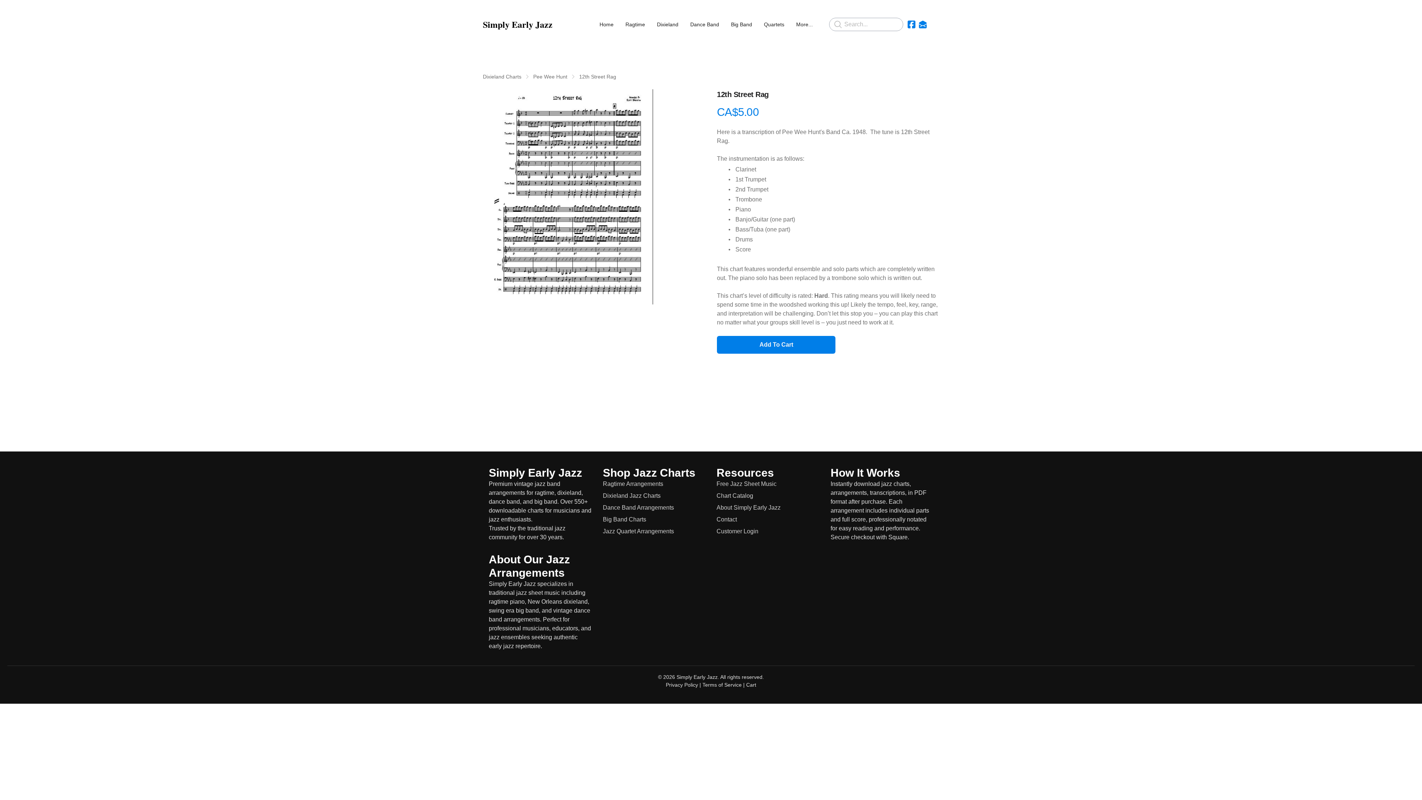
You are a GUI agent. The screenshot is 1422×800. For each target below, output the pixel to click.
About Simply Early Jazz (749, 507)
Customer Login (737, 531)
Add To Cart (776, 344)
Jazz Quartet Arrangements (638, 531)
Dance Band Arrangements (638, 507)
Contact (727, 519)
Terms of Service (722, 685)
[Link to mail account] (922, 24)
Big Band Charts (624, 519)
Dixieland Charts (502, 77)
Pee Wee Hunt (550, 77)
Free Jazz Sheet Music (747, 484)
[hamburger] (561, 24)
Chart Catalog (735, 496)
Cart (751, 685)
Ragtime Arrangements (633, 484)
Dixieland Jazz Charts (632, 496)
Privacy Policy (682, 685)
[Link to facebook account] (911, 24)
